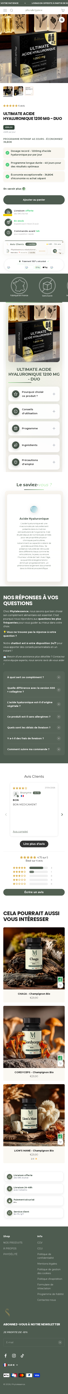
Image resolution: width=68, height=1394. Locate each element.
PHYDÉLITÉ (10, 1254)
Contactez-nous (46, 1299)
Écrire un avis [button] (34, 892)
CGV (39, 1242)
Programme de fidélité (50, 1294)
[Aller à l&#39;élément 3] (29, 91)
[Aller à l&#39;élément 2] (18, 91)
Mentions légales (47, 1263)
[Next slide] (62, 814)
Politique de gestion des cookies (49, 1271)
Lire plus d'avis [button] (34, 843)
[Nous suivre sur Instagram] (14, 1355)
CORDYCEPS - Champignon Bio (34, 1072)
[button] (10, 105)
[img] (20, 788)
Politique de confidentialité (45, 1256)
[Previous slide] (6, 814)
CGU (40, 1248)
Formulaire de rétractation (45, 1286)
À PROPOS (10, 1248)
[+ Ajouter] (60, 985)
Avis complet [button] (20, 831)
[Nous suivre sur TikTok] (22, 1355)
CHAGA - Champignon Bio (34, 993)
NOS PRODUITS (12, 1242)
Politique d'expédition (49, 1278)
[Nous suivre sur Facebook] (5, 1355)
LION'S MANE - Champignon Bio (34, 1150)
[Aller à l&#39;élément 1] (8, 91)
